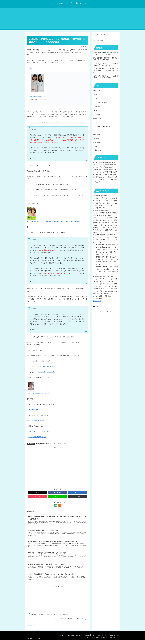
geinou (49, 366)
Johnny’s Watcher (62, 635)
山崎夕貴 (43, 443)
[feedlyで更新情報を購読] (55, 505)
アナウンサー (31, 443)
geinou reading (41, 366)
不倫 (38, 443)
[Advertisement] (72, 18)
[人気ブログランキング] (96, 306)
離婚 (65, 443)
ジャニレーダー (79, 635)
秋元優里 (59, 443)
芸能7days (87, 635)
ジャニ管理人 (71, 635)
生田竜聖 (53, 443)
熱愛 (48, 443)
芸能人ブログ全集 (114, 635)
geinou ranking (41, 372)
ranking (31, 68)
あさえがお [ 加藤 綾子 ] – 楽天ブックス (39, 393)
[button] (77, 496)
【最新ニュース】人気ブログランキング (39, 431)
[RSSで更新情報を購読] (59, 505)
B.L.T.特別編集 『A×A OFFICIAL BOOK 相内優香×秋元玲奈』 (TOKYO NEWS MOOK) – (54, 221)
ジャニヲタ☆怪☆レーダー (35, 420)
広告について (97, 301)
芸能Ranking (105, 635)
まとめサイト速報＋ (96, 635)
